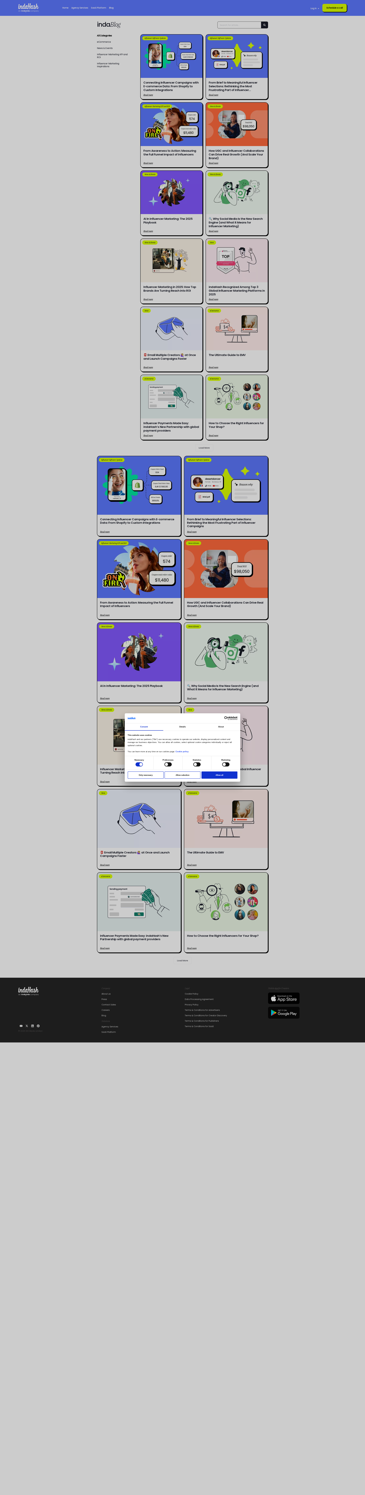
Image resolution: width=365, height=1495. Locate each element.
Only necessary (146, 775)
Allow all (219, 775)
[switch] (168, 764)
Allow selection (182, 775)
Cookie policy (182, 751)
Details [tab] (182, 727)
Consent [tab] (144, 727)
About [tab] (221, 727)
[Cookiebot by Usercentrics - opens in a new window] (226, 718)
